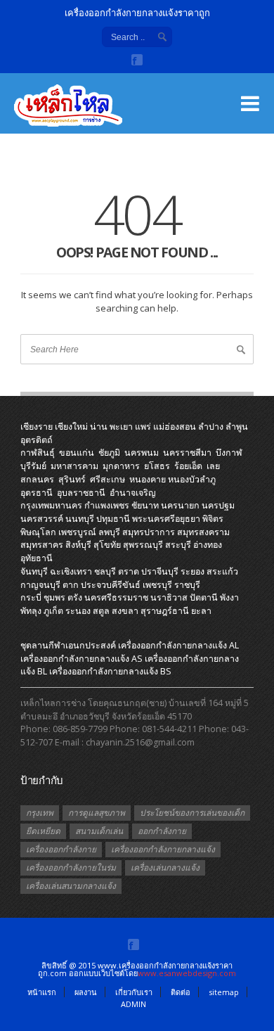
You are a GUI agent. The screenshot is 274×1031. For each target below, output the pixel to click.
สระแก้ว (222, 571)
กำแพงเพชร (106, 505)
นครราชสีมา (187, 453)
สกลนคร (37, 479)
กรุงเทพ (39, 813)
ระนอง (78, 611)
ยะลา (201, 611)
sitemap (224, 992)
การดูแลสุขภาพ (96, 813)
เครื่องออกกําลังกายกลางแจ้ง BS (110, 671)
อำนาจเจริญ (133, 493)
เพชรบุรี (157, 585)
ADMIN (133, 1004)
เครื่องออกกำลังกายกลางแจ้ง (163, 849)
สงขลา (125, 611)
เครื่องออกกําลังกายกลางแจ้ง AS (81, 659)
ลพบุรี (109, 532)
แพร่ (143, 427)
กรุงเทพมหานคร (51, 505)
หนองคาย (147, 479)
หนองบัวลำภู (192, 479)
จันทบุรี (34, 571)
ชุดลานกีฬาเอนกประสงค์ (68, 645)
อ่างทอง (207, 545)
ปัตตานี (204, 597)
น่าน (98, 427)
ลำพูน (237, 427)
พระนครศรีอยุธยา (166, 519)
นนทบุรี (79, 519)
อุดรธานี (36, 493)
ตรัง (74, 597)
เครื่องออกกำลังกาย (61, 849)
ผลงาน (85, 992)
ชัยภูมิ (109, 453)
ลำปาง (210, 427)
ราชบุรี (187, 585)
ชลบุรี (105, 571)
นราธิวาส (169, 597)
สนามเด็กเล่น (99, 831)
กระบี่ (30, 597)
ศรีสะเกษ (107, 479)
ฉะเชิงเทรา (71, 571)
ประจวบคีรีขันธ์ (111, 585)
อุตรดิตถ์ (36, 440)
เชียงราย (36, 427)
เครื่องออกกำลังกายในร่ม (71, 867)
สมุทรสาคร (41, 545)
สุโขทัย (107, 545)
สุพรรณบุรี (143, 545)
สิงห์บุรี (78, 545)
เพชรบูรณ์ (77, 532)
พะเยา (121, 427)
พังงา (229, 597)
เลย (213, 466)
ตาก (71, 585)
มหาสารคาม (74, 466)
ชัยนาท (145, 505)
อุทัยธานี (36, 558)
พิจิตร (212, 519)
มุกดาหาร (121, 466)
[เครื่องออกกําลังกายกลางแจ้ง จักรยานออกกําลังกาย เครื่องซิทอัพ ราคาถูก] (84, 112)
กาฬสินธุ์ (37, 453)
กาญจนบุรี (40, 585)
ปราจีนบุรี (159, 571)
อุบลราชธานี (81, 493)
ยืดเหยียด (43, 831)
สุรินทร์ (72, 479)
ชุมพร (54, 597)
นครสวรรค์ (41, 519)
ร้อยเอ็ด (188, 466)
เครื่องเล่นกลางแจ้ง (165, 867)
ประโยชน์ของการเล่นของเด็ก (192, 813)
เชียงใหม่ (71, 427)
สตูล (101, 611)
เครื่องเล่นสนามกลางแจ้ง (71, 886)
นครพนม (141, 453)
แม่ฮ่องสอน (174, 427)
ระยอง (192, 571)
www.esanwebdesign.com (187, 973)
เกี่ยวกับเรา (133, 992)
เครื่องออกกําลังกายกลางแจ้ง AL (178, 645)
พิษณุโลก (38, 532)
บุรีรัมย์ (33, 466)
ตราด (128, 571)
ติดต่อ (180, 992)
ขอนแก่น (76, 453)
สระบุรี (178, 545)
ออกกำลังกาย (162, 831)
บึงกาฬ (229, 453)
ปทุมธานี (113, 519)
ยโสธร (157, 466)
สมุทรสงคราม (203, 532)
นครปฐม (218, 505)
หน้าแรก (41, 992)
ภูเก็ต (53, 611)
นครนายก (180, 505)
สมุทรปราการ (148, 532)
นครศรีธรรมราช (116, 597)
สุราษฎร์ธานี (165, 611)
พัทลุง (30, 611)
